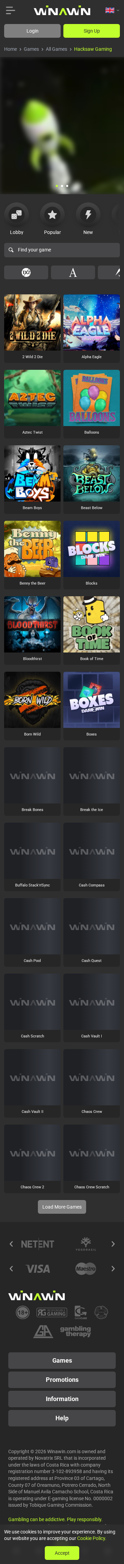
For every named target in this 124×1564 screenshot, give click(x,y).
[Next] (113, 1243)
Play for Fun (32, 337)
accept (62, 1553)
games (31, 49)
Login (33, 31)
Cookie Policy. (91, 1538)
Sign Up (92, 31)
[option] (26, 272)
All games (56, 49)
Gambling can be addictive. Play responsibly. (55, 1519)
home (10, 49)
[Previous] (11, 1243)
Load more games (62, 1207)
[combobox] (112, 10)
